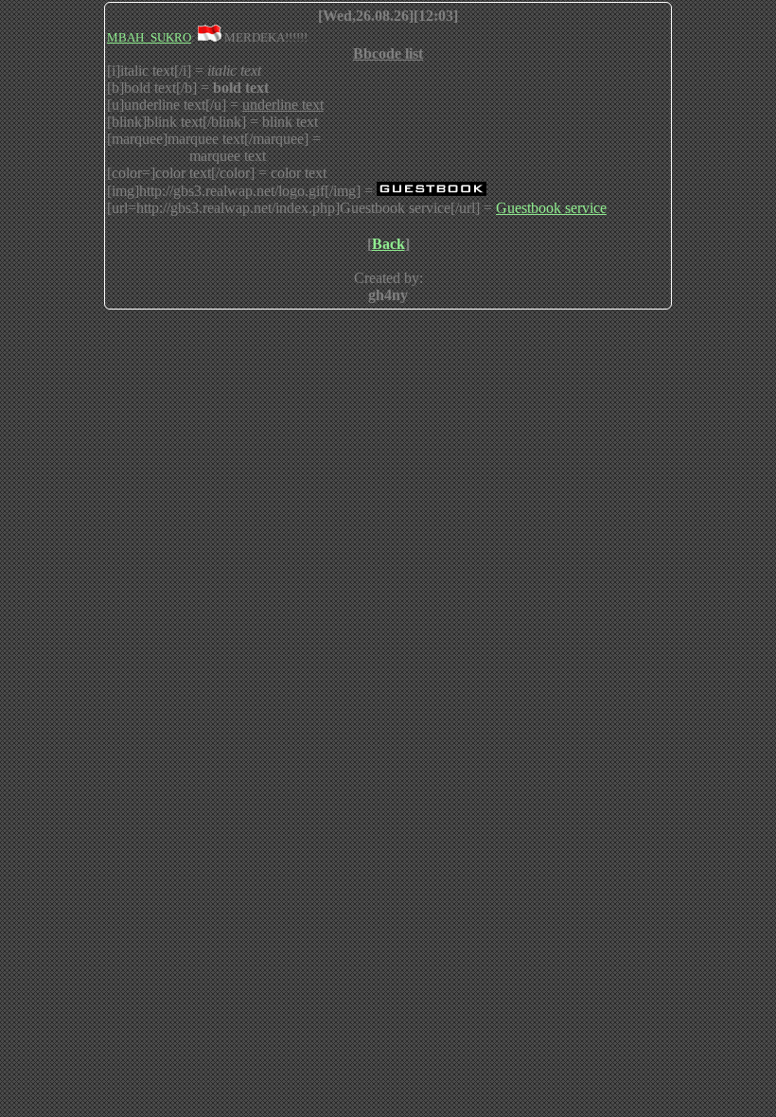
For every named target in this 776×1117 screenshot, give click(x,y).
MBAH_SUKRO (149, 37)
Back (388, 244)
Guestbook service (551, 208)
